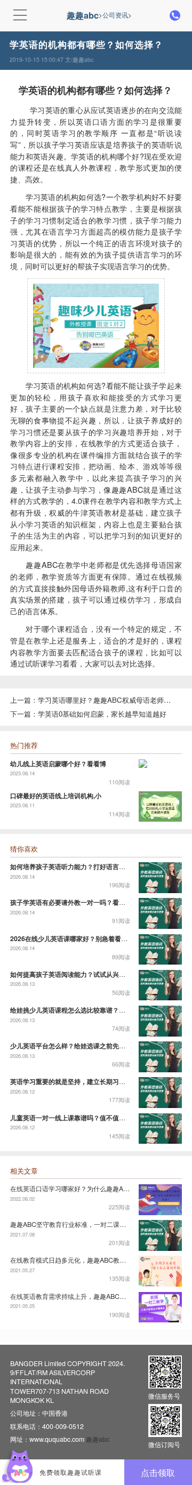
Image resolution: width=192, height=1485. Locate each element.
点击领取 (158, 1472)
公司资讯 (115, 15)
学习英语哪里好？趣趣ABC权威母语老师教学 (106, 700)
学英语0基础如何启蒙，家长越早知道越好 (102, 714)
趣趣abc (83, 15)
